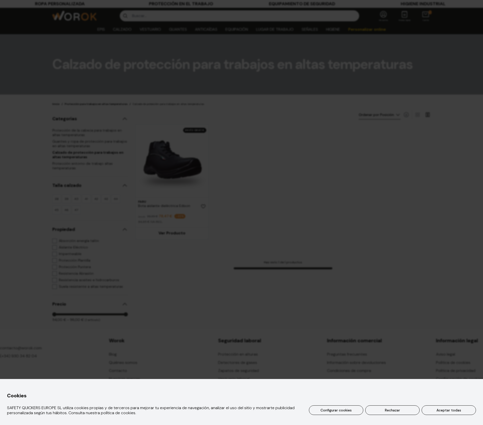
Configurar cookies (336, 410)
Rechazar (392, 410)
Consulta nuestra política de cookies (101, 412)
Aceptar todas (448, 410)
